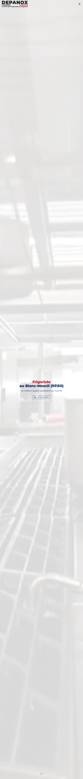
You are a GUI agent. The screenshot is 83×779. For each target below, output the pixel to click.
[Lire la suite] (41, 774)
